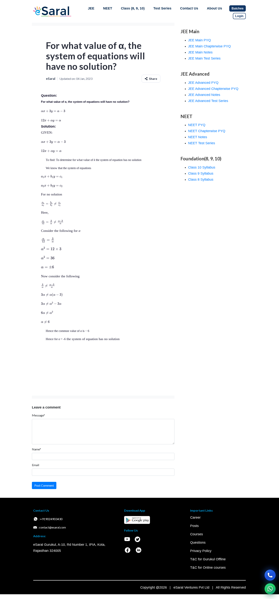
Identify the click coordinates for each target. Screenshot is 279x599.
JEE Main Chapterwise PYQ (209, 46)
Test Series (162, 8)
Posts (194, 526)
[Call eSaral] (270, 575)
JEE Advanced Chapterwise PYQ (213, 89)
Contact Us (189, 8)
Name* (36, 449)
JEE (91, 8)
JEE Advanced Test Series (208, 101)
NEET (107, 8)
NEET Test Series (201, 143)
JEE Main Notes (200, 52)
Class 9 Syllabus (200, 173)
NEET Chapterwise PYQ (206, 131)
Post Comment (44, 485)
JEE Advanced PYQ (203, 83)
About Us (214, 8)
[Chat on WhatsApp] (270, 588)
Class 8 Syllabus (200, 179)
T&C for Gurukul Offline (208, 559)
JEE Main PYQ (199, 40)
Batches (238, 8)
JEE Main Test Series (204, 58)
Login (239, 16)
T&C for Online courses (208, 567)
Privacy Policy (200, 551)
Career (195, 517)
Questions (198, 542)
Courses (196, 534)
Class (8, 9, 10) (133, 8)
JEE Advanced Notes (204, 95)
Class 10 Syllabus (201, 167)
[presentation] (53, 111)
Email (35, 465)
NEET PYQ (196, 125)
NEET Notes (197, 137)
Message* (38, 415)
